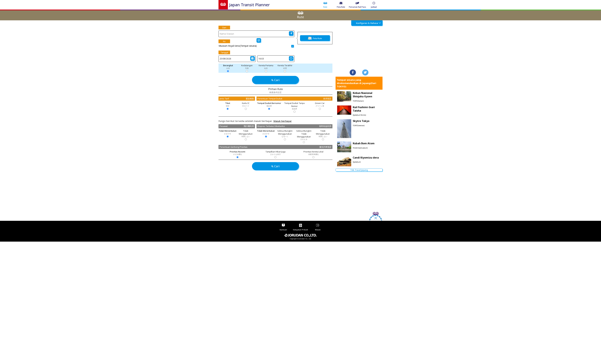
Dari (224, 27)
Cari (277, 80)
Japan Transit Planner (249, 5)
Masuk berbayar (282, 121)
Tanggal (224, 52)
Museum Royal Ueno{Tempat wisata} (238, 45)
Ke (224, 41)
